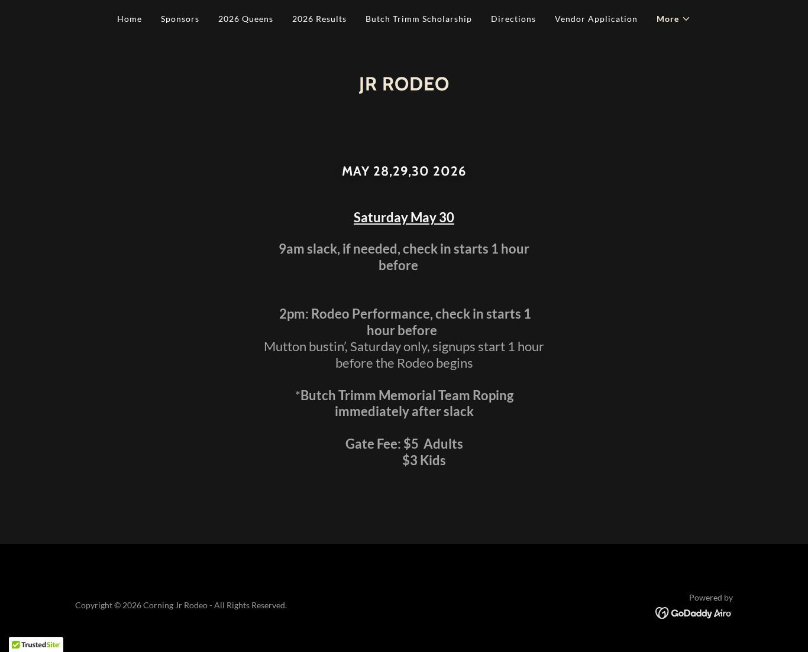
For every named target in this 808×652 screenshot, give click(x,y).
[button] (674, 19)
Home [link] (129, 19)
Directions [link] (513, 19)
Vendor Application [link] (596, 19)
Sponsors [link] (180, 19)
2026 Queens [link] (245, 19)
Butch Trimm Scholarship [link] (419, 19)
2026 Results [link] (319, 19)
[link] (694, 611)
